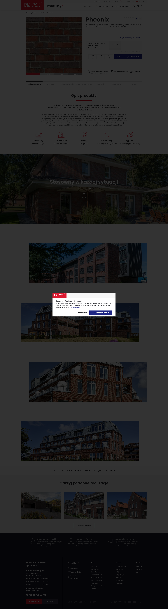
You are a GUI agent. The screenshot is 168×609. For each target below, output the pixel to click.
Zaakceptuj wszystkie (101, 313)
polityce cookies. (75, 307)
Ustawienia (82, 313)
